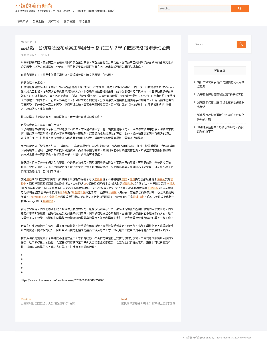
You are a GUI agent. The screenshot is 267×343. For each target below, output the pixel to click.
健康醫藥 (69, 21)
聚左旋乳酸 (78, 192)
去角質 (98, 179)
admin (33, 55)
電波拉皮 (138, 196)
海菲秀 (161, 179)
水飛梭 (112, 192)
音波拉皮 (54, 196)
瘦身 (132, 179)
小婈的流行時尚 (33, 6)
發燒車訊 (23, 21)
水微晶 (171, 183)
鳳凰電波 (48, 201)
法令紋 (64, 192)
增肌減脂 (127, 183)
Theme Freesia (222, 337)
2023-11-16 (30, 42)
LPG (86, 183)
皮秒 (29, 179)
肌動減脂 (153, 188)
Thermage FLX (37, 196)
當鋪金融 (38, 21)
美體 (124, 179)
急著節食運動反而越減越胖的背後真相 (220, 94)
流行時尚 (54, 21)
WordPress (246, 337)
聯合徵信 (85, 21)
